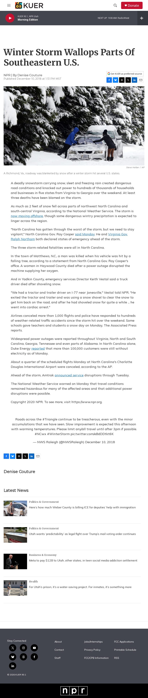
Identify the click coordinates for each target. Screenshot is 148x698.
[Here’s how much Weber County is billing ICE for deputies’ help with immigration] (15, 508)
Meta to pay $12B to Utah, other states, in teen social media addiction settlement (83, 560)
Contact (59, 650)
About (58, 641)
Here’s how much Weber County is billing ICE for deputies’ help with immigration (82, 507)
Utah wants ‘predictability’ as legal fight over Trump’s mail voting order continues (82, 534)
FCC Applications (124, 641)
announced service (69, 375)
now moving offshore (27, 216)
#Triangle (49, 419)
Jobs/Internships (93, 641)
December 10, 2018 (100, 442)
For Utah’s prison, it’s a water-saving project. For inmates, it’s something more (80, 587)
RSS (116, 658)
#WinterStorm (58, 434)
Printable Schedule (125, 650)
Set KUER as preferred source (126, 73)
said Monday (85, 234)
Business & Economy (42, 555)
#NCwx (40, 434)
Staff (57, 658)
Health (33, 581)
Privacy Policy (92, 650)
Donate (133, 5)
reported (38, 348)
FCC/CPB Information (96, 658)
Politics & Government (44, 501)
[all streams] (142, 18)
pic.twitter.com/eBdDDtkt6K (92, 434)
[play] (10, 18)
